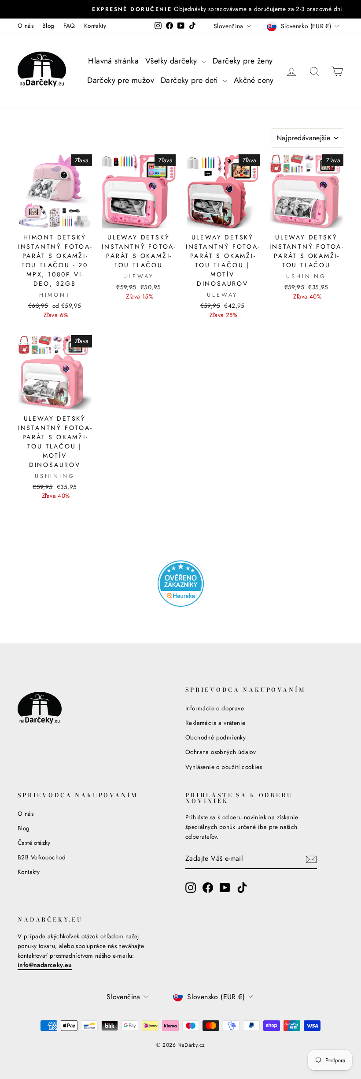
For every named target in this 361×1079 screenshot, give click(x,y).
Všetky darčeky (172, 61)
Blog (48, 25)
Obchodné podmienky (215, 737)
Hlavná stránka (113, 61)
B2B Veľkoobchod (42, 857)
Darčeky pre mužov (120, 80)
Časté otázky (34, 842)
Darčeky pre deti (191, 80)
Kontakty (95, 25)
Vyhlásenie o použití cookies (223, 766)
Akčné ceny (254, 80)
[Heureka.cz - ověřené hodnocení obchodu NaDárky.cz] (181, 583)
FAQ (69, 25)
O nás (25, 25)
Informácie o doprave (214, 708)
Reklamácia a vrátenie (215, 722)
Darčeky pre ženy (243, 61)
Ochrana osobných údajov (220, 751)
